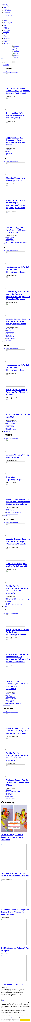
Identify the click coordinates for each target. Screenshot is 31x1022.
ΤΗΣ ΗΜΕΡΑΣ (10, 511)
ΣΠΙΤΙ (5, 33)
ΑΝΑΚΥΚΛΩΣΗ (10, 332)
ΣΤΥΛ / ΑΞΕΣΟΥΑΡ (11, 333)
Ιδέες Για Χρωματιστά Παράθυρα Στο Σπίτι (15, 179)
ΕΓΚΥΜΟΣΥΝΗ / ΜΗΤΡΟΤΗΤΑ (14, 605)
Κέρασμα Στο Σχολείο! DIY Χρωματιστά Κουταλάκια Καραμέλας (12, 837)
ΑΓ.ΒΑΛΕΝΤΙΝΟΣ (10, 697)
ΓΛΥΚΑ (8, 151)
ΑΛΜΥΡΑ (8, 150)
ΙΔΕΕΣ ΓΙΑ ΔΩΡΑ (10, 338)
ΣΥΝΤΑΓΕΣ (6, 32)
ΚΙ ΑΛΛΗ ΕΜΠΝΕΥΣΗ (12, 514)
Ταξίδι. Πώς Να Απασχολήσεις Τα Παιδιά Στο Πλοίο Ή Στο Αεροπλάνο (17, 589)
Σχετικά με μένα (7, 6)
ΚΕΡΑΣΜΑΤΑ (9, 425)
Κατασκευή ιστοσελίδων (7, 1018)
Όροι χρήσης (7, 10)
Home (5, 20)
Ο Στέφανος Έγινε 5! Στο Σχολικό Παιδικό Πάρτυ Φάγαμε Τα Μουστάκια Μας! (15, 911)
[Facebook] (15, 46)
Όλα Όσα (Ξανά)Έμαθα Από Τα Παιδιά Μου (18, 600)
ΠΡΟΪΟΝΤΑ (9, 793)
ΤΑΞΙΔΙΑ (8, 790)
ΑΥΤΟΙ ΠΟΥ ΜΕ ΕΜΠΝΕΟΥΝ (13, 512)
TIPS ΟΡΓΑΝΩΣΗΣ (11, 430)
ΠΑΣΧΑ (8, 695)
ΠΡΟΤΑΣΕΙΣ (6, 43)
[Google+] (15, 48)
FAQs (4, 7)
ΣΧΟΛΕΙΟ (8, 601)
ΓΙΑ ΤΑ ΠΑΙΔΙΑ (10, 329)
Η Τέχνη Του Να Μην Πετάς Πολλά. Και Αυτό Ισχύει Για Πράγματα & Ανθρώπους (18, 501)
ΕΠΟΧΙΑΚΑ (9, 340)
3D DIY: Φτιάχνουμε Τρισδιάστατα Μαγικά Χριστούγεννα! (16, 229)
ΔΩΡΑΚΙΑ (8, 428)
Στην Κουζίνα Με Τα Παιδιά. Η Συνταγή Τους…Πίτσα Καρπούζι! (17, 115)
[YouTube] (15, 57)
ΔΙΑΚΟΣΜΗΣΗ (10, 237)
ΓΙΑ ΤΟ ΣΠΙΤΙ (10, 330)
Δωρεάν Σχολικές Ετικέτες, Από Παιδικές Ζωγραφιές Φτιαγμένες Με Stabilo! (18, 321)
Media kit (6, 9)
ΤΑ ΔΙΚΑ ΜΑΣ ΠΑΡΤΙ (11, 422)
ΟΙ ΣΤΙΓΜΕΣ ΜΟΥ (11, 598)
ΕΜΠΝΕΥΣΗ (6, 38)
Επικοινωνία (7, 12)
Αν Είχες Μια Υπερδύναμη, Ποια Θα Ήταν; (17, 456)
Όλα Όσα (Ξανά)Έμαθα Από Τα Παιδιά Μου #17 (16, 564)
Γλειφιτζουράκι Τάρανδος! (12, 984)
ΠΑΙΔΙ (8, 603)
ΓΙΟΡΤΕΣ (5, 41)
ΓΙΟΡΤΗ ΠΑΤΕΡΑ (10, 700)
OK (25, 1019)
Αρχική (5, 4)
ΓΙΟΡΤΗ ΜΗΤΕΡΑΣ (11, 698)
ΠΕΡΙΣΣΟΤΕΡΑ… (10, 798)
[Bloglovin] (15, 51)
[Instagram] (15, 49)
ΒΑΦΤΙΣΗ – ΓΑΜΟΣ (11, 423)
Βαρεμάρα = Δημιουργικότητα (14, 478)
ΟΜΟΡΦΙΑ (9, 335)
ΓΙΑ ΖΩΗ (8, 509)
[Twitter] (15, 53)
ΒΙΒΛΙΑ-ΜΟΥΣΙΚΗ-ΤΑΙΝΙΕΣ (13, 791)
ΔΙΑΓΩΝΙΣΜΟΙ (10, 796)
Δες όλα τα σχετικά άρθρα (10, 72)
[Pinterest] (15, 55)
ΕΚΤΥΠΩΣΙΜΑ (10, 337)
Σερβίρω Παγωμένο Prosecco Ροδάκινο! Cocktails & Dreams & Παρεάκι (15, 141)
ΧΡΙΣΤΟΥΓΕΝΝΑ (10, 694)
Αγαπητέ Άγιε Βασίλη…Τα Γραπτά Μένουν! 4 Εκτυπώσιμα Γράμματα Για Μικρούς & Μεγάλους (18, 295)
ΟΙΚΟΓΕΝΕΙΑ (6, 40)
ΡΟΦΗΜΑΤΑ (9, 153)
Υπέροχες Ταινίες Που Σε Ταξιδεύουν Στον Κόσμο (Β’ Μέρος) (17, 782)
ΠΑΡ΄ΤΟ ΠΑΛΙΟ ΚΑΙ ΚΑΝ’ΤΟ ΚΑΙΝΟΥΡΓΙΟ (17, 242)
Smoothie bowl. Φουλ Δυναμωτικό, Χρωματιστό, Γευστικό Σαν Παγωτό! (18, 90)
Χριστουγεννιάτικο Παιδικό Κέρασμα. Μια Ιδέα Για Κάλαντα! (15, 874)
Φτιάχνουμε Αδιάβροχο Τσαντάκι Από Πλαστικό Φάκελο (17, 392)
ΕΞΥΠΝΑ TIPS (10, 240)
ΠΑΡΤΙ (5, 37)
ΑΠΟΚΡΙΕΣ (9, 702)
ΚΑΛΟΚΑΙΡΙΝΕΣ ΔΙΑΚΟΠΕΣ (13, 703)
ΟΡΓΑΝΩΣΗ (9, 239)
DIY (4, 35)
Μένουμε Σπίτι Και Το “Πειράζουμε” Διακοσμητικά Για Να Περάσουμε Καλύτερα (15, 204)
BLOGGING (9, 795)
